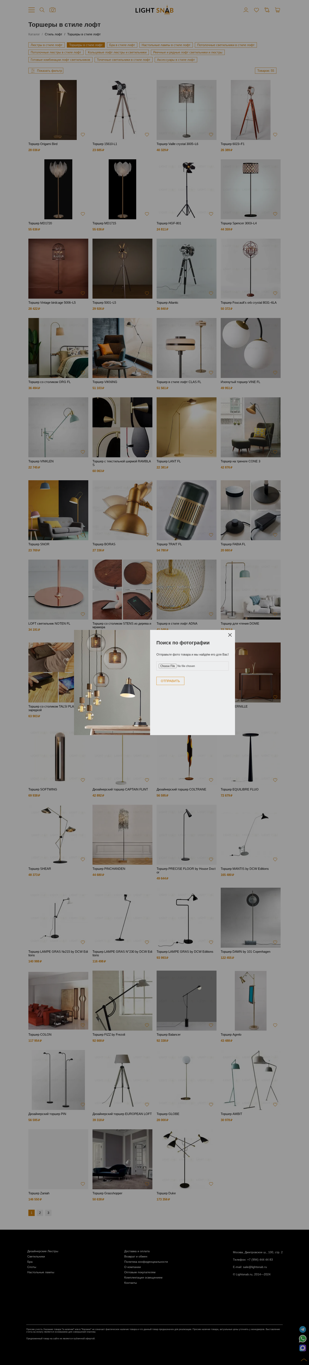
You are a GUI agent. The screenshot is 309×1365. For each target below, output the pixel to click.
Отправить (170, 681)
